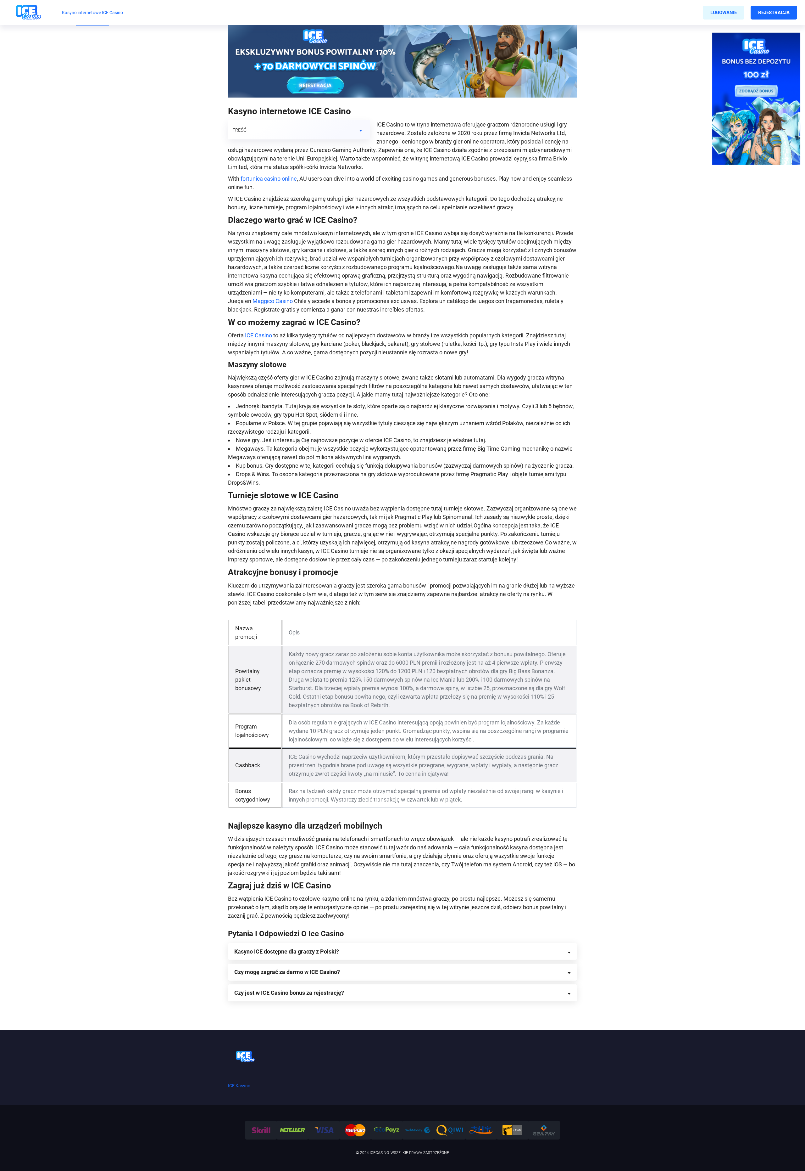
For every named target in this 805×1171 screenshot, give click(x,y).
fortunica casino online (269, 178)
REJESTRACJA (774, 12)
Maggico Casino (273, 301)
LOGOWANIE (723, 12)
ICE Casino (258, 335)
